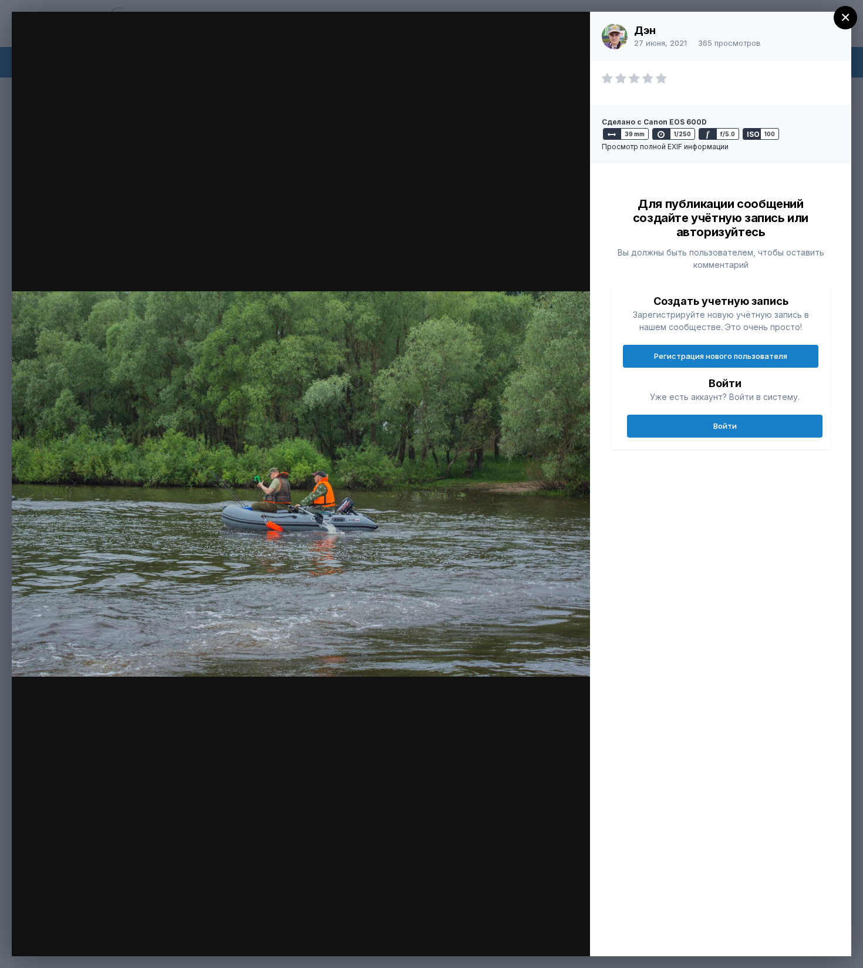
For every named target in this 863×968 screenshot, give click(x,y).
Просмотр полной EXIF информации (665, 146)
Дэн (645, 30)
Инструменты (539, 935)
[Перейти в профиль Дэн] (615, 36)
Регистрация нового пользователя (720, 356)
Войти (725, 426)
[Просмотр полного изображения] (569, 33)
